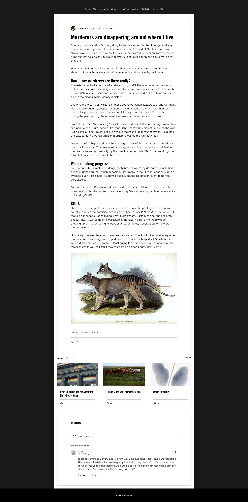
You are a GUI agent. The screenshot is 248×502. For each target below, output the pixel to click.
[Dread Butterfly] (170, 374)
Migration (75, 332)
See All (188, 357)
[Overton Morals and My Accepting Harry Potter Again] (77, 374)
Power (85, 332)
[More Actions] (175, 452)
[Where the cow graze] (124, 374)
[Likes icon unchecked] (80, 475)
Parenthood (95, 332)
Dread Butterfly (161, 392)
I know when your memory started (124, 392)
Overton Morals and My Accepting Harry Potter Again (76, 393)
